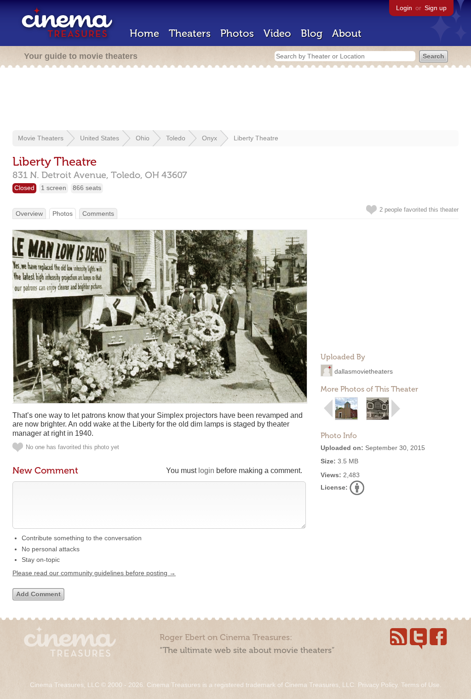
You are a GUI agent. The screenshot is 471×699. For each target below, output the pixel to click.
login (206, 470)
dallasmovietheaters (363, 371)
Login (404, 8)
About (347, 33)
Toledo (175, 138)
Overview (29, 213)
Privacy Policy (377, 684)
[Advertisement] (235, 100)
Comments (98, 213)
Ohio (142, 138)
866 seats (87, 187)
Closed (24, 187)
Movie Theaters (40, 138)
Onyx (209, 138)
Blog (311, 33)
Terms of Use (420, 684)
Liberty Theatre (256, 138)
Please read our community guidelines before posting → (94, 573)
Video (277, 33)
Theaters (190, 33)
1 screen (53, 187)
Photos (237, 33)
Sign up (436, 8)
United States (99, 138)
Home (144, 33)
